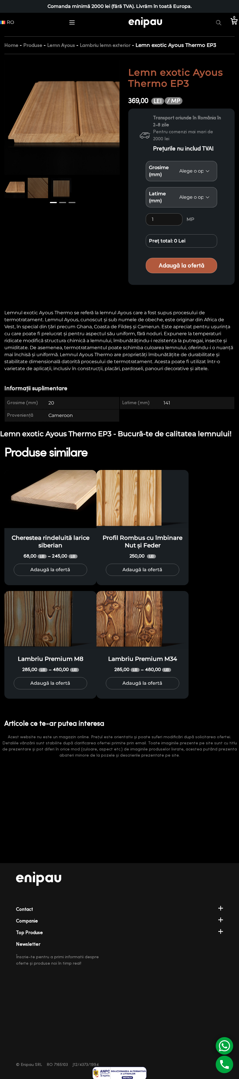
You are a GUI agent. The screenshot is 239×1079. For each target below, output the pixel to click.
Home (11, 45)
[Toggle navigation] (72, 22)
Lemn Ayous (61, 45)
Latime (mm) (157, 197)
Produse (32, 45)
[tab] (39, 388)
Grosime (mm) (159, 171)
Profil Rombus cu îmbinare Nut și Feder (142, 541)
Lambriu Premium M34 (142, 658)
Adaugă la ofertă (181, 265)
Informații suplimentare (35, 388)
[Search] (218, 22)
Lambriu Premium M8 (50, 658)
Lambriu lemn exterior (105, 45)
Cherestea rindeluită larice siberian (50, 541)
